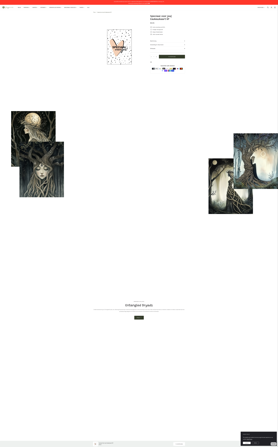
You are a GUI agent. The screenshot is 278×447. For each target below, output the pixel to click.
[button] (268, 7)
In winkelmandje (179, 444)
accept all (246, 443)
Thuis (94, 12)
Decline (255, 443)
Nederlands (261, 7)
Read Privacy (249, 439)
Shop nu (138, 317)
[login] (271, 7)
